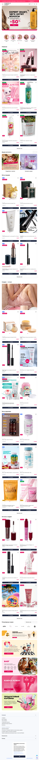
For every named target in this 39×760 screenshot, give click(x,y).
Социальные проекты (6, 722)
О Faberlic (3, 717)
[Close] (36, 1)
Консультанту (4, 735)
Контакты (3, 725)
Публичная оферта (5, 728)
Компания (4, 715)
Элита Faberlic (4, 720)
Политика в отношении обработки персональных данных (12, 730)
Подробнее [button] (28, 79)
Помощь (3, 738)
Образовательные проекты (7, 723)
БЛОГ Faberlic (4, 719)
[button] (19, 1)
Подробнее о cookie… (17, 751)
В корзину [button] (11, 79)
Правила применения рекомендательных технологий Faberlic (13, 732)
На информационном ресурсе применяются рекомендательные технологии (19, 753)
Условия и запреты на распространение (9, 731)
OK (19, 756)
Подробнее (32, 1)
